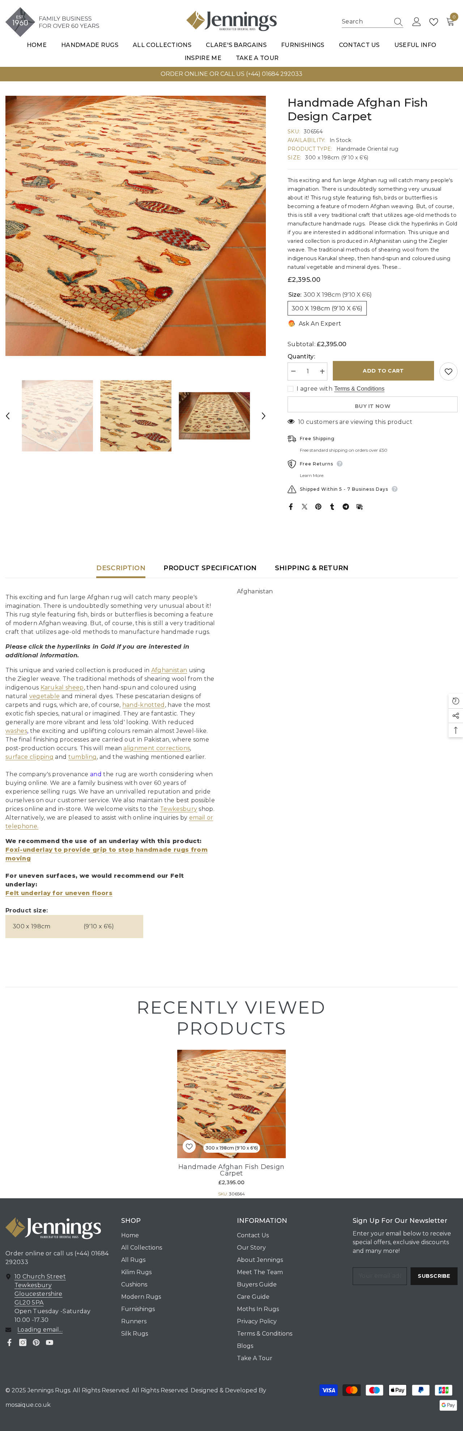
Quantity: (301, 356)
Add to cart (383, 371)
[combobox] (366, 21)
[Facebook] (291, 506)
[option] (135, 226)
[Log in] (416, 22)
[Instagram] (23, 1342)
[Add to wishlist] (448, 371)
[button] (7, 416)
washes (16, 730)
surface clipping (29, 756)
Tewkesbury (178, 808)
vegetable (44, 696)
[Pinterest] (318, 506)
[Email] (359, 506)
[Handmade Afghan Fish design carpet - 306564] (231, 1104)
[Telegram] (346, 506)
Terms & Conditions (359, 389)
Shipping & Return (312, 568)
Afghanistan (169, 670)
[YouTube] (50, 1342)
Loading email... (40, 1329)
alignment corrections (156, 748)
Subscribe (434, 1276)
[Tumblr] (332, 506)
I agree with (314, 388)
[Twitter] (304, 506)
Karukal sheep (62, 687)
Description (120, 568)
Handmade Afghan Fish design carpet (231, 1170)
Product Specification (210, 568)
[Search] (372, 22)
